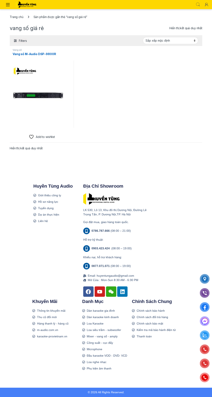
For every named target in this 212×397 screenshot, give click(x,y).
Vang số (17, 49)
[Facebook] (88, 291)
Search (198, 4)
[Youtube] (100, 291)
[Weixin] (111, 291)
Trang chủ (16, 17)
